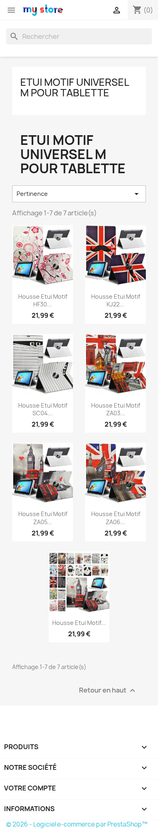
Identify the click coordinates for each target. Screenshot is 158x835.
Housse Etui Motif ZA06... (115, 518)
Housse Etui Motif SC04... (42, 409)
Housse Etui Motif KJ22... (115, 300)
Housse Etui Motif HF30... (42, 300)
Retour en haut (108, 691)
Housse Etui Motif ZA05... (42, 518)
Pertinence (79, 194)
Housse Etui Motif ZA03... (115, 409)
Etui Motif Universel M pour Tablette (74, 87)
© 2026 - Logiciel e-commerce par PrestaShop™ (76, 824)
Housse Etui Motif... (79, 623)
